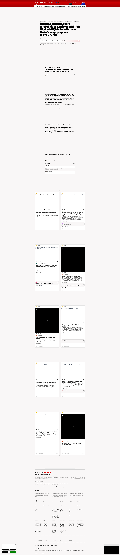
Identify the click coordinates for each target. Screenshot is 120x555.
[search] (73, 2)
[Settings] (73, 4)
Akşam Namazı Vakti (38, 529)
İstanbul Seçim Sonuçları (55, 511)
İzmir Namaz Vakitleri (38, 524)
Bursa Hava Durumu (72, 525)
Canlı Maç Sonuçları (80, 529)
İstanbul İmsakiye (54, 523)
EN (44, 472)
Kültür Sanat (62, 508)
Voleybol (70, 508)
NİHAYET (67, 0)
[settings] (78, 2)
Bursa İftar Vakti (54, 530)
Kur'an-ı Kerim (68, 154)
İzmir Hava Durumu (71, 524)
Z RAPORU (81, 0)
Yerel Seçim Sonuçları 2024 (55, 508)
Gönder (57, 346)
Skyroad (48, 545)
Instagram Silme (45, 526)
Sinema (61, 510)
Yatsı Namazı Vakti (37, 530)
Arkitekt (51, 545)
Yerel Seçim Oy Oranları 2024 (55, 510)
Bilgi (69, 515)
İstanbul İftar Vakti (54, 526)
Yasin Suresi (62, 523)
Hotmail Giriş (45, 524)
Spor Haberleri (80, 520)
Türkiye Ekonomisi (46, 505)
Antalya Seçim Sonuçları (55, 517)
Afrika (35, 510)
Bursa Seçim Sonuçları (55, 516)
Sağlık (61, 509)
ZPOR (70, 0)
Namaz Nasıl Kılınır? (63, 529)
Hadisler (61, 531)
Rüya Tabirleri (62, 532)
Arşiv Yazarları (79, 509)
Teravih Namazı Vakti (38, 531)
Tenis (69, 509)
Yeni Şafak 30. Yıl (63, 505)
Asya (35, 508)
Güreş (70, 511)
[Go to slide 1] (44, 209)
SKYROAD (59, 0)
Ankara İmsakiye (54, 524)
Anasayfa (41, 21)
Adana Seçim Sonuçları (55, 515)
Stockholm (62, 154)
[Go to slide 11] (49, 209)
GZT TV (49, 0)
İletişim (40, 538)
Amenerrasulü (62, 524)
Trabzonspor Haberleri (80, 526)
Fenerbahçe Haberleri (80, 525)
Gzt (35, 545)
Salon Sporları (71, 512)
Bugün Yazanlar (79, 505)
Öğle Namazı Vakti (37, 526)
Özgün (44, 520)
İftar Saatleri (53, 532)
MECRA (62, 0)
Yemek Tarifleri (45, 523)
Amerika (36, 509)
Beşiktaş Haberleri (80, 523)
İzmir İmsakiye (54, 525)
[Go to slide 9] (48, 209)
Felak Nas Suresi (62, 526)
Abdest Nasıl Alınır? (63, 530)
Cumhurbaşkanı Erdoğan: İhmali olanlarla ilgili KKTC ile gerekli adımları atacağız (57, 6)
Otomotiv (44, 508)
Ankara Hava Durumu (72, 523)
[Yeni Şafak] (40, 2)
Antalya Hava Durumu (72, 526)
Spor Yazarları (79, 508)
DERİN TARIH (73, 0)
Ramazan (53, 520)
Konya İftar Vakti (54, 529)
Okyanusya (36, 512)
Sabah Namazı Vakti (38, 525)
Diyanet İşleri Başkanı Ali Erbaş (54, 154)
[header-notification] (75, 2)
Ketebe (41, 545)
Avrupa (49, 21)
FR (47, 472)
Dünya (45, 21)
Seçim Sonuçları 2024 (55, 505)
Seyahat (61, 511)
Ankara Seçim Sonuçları (55, 512)
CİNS (64, 0)
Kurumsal (36, 538)
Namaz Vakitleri (37, 520)
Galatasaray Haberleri (80, 524)
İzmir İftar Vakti (54, 531)
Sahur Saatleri (54, 533)
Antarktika (36, 511)
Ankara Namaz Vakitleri (38, 523)
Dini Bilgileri (62, 520)
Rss (44, 538)
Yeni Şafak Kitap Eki (63, 512)
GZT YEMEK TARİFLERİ (53, 0)
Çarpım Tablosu (45, 525)
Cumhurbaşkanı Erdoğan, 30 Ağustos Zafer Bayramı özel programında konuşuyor (85, 6)
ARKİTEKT (77, 0)
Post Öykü (55, 545)
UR (50, 472)
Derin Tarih (44, 545)
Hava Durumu (71, 520)
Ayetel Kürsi (62, 525)
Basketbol (70, 505)
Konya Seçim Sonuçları (55, 518)
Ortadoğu (36, 505)
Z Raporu (37, 545)
